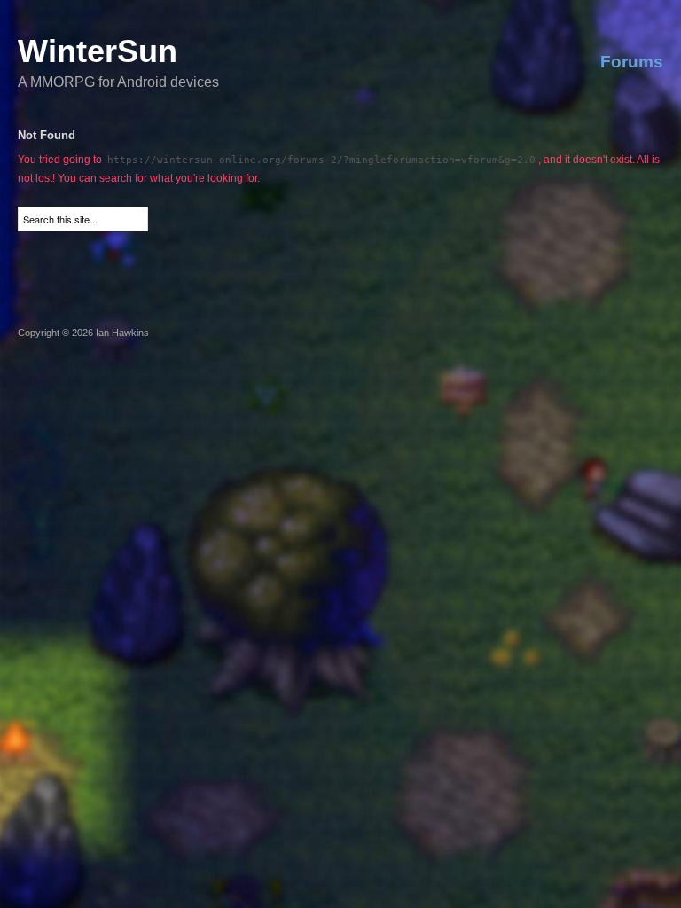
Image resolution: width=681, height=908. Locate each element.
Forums (631, 61)
